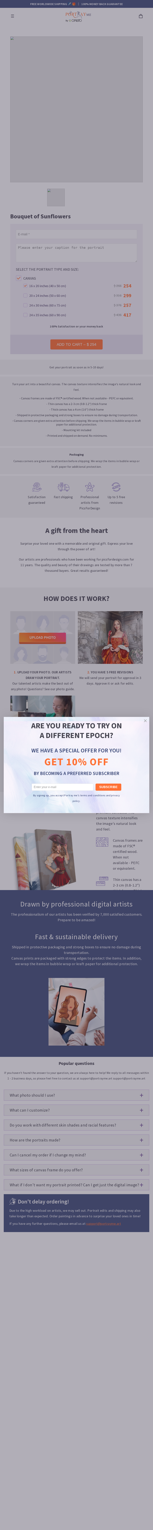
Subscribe (108, 787)
